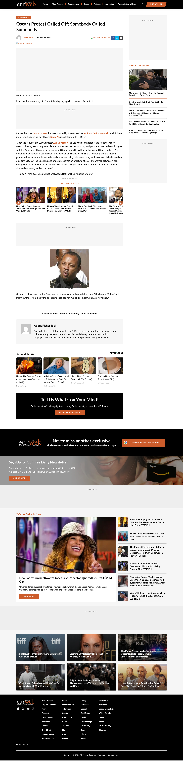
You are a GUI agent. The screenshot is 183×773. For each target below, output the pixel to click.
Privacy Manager (22, 745)
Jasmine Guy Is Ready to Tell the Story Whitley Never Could (89, 655)
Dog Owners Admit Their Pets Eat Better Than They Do (146, 103)
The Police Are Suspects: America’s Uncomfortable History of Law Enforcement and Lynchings (138, 653)
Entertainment (24, 17)
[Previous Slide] (18, 203)
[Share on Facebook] (113, 38)
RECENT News (70, 183)
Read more (31, 597)
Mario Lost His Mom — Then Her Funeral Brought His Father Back (146, 94)
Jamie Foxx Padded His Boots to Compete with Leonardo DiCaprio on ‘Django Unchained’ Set (147, 113)
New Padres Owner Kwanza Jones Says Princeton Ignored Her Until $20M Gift (30, 208)
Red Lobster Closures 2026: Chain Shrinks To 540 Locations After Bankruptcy (147, 123)
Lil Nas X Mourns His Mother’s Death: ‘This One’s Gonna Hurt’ (40, 655)
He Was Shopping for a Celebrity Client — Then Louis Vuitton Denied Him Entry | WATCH (61, 208)
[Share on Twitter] (117, 38)
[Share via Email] (121, 38)
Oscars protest (39, 133)
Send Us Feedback (69, 413)
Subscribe (19, 478)
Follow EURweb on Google (146, 442)
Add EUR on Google (101, 38)
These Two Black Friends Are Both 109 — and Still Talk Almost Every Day (92, 208)
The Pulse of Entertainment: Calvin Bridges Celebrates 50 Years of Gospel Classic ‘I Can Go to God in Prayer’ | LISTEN (147, 551)
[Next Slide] (121, 203)
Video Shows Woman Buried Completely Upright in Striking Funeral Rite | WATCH (145, 566)
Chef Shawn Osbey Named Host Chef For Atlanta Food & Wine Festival (39, 684)
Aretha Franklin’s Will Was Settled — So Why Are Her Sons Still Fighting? (146, 131)
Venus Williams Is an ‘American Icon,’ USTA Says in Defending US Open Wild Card (148, 596)
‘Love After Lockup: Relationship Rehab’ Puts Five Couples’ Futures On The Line (141, 684)
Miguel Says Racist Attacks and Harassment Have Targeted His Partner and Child (89, 683)
